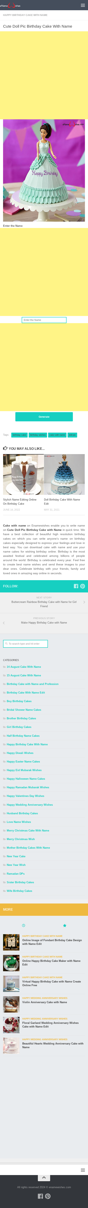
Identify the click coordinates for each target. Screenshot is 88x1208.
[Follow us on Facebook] (75, 586)
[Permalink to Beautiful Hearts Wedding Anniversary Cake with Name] (11, 1046)
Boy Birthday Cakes (19, 701)
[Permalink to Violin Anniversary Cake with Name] (11, 1004)
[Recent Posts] (23, 926)
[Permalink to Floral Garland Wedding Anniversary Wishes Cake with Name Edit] (11, 1025)
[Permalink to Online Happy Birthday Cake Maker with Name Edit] (11, 963)
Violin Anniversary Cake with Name (44, 1002)
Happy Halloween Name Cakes (26, 778)
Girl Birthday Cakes (19, 727)
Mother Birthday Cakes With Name (28, 847)
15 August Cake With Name (24, 675)
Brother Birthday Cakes (21, 718)
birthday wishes (38, 435)
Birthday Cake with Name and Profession (33, 684)
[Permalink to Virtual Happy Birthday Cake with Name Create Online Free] (11, 984)
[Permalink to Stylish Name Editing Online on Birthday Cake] (23, 474)
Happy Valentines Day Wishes (25, 795)
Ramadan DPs (16, 873)
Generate (44, 417)
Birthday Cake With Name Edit (26, 692)
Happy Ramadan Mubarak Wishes (28, 787)
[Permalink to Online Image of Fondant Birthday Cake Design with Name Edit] (11, 942)
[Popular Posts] (64, 926)
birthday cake (19, 435)
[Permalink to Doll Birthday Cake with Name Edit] (64, 474)
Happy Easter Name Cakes (23, 761)
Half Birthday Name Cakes (23, 735)
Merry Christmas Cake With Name (28, 830)
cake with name (57, 435)
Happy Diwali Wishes (20, 753)
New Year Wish (16, 864)
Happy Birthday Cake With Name (25, 15)
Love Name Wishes (19, 821)
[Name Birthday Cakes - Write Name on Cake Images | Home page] (13, 5)
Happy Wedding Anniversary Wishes (30, 804)
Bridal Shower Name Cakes (24, 709)
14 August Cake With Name (24, 666)
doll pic (72, 435)
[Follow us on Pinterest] (82, 586)
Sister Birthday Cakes (20, 882)
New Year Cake (16, 856)
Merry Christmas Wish (21, 839)
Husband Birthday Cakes (22, 813)
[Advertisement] (44, 75)
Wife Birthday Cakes (19, 890)
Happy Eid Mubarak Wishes (24, 770)
